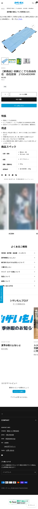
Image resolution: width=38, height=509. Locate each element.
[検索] (32, 3)
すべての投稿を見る (19, 304)
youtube (6, 442)
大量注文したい (6, 267)
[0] (35, 3)
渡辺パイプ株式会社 (13, 431)
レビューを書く (19, 391)
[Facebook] (2, 175)
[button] (19, 105)
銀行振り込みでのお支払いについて (12, 262)
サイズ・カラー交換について (10, 272)
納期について (5, 281)
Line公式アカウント (10, 446)
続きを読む (4, 349)
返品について (5, 276)
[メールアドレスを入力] (35, 472)
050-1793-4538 (10, 435)
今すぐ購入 (19, 99)
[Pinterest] (10, 175)
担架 (5, 86)
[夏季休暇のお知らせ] (17, 323)
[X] (6, 175)
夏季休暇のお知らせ (11, 345)
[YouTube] (3, 455)
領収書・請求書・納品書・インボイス (13, 253)
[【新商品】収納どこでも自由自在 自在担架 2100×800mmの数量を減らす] (2, 94)
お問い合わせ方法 (7, 286)
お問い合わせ (10, 450)
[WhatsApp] (13, 175)
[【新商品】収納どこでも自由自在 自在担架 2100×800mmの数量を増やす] (7, 94)
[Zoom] (33, 25)
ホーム (3, 8)
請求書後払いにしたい (8, 258)
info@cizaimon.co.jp (10, 439)
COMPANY (5, 420)
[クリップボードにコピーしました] (16, 175)
